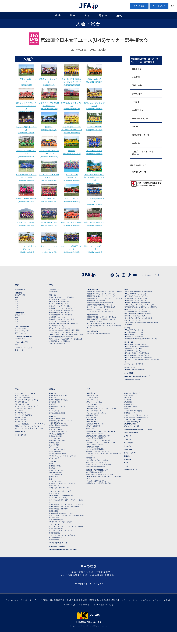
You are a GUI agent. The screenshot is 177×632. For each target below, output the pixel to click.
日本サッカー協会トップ (132, 393)
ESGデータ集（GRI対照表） (133, 411)
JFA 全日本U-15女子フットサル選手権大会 (138, 357)
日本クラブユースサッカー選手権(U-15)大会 (101, 323)
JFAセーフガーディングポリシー (59, 498)
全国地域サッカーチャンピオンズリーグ (62, 308)
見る (73, 15)
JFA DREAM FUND (130, 424)
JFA (88, 388)
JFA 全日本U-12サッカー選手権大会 (98, 333)
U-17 (16, 305)
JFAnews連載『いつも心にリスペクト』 (62, 513)
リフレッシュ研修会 (55, 429)
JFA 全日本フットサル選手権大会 (135, 344)
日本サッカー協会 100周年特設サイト (136, 417)
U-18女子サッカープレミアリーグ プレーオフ (139, 305)
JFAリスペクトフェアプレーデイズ (60, 522)
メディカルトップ (55, 461)
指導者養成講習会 (55, 427)
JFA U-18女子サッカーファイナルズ (136, 300)
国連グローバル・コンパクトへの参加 (98, 464)
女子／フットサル (20, 333)
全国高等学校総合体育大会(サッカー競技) (100, 302)
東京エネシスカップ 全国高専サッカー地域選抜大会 (65, 339)
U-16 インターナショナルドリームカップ (100, 311)
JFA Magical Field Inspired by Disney (26, 400)
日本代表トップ (20, 289)
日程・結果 (137, 85)
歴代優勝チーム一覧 (140, 134)
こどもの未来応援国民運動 (95, 449)
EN (172, 5)
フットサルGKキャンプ (93, 411)
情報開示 (127, 408)
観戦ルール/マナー (140, 118)
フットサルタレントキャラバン (96, 413)
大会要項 (136, 77)
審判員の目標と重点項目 (57, 413)
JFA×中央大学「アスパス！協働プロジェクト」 (101, 442)
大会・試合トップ (55, 289)
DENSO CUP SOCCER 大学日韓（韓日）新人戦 (64, 332)
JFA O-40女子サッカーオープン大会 (136, 296)
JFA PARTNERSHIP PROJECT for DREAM (63, 549)
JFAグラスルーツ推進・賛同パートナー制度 (29, 428)
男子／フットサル (20, 329)
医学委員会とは (54, 485)
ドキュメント (128, 446)
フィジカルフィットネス (57, 449)
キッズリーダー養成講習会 (23, 415)
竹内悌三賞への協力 (92, 447)
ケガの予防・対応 (55, 481)
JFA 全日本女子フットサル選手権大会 (137, 346)
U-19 (16, 301)
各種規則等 (127, 459)
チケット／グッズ (130, 453)
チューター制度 (54, 445)
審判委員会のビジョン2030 (57, 395)
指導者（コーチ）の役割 (57, 418)
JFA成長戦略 (128, 402)
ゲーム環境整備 (91, 417)
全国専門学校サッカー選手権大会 (59, 341)
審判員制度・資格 (55, 402)
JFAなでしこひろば (21, 402)
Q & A (126, 463)
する (87, 15)
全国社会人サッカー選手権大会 (59, 312)
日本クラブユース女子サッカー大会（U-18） (139, 318)
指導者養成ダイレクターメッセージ (60, 421)
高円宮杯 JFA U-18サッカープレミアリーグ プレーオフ (104, 298)
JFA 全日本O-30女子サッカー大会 (135, 294)
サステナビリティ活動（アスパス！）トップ (100, 431)
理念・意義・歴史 (55, 438)
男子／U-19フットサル (22, 331)
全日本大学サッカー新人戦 (57, 326)
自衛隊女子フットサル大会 (133, 348)
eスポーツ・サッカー (22, 344)
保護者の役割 (53, 511)
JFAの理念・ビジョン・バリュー (88, 583)
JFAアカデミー (91, 419)
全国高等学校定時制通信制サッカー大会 (99, 305)
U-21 (16, 299)
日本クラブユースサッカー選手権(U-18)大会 (101, 307)
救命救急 (52, 468)
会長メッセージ (129, 395)
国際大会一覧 (53, 291)
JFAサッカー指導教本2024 (57, 434)
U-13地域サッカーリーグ (95, 321)
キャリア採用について (102, 604)
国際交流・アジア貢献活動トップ (97, 470)
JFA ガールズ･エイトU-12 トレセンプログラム (101, 408)
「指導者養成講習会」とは (57, 423)
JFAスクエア (19, 410)
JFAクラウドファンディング (58, 543)
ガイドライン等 (54, 458)
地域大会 (136, 143)
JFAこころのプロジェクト (94, 444)
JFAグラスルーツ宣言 (22, 395)
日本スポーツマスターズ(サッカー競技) (61, 319)
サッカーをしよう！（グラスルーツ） (27, 393)
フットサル (127, 439)
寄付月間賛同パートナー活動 (95, 466)
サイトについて (12, 600)
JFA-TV (135, 126)
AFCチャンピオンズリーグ (57, 299)
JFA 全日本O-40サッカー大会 (134, 330)
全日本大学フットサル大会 (133, 351)
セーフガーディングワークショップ (60, 531)
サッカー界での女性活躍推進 (95, 438)
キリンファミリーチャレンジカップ (26, 406)
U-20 (16, 317)
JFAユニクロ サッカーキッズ (24, 397)
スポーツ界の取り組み (56, 520)
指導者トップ (53, 416)
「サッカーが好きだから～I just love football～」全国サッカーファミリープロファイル (30, 425)
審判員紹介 (52, 404)
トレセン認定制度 (92, 397)
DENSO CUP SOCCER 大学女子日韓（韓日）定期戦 (66, 334)
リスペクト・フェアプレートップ (59, 491)
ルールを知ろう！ (130, 373)
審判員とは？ (53, 397)
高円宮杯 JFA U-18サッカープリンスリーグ (101, 296)
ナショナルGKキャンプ (93, 404)
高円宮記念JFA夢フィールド (95, 424)
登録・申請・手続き (130, 406)
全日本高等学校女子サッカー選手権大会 (137, 311)
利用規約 (44, 600)
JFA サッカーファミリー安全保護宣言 (61, 495)
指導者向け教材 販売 (55, 436)
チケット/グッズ (159, 6)
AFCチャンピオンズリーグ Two (59, 304)
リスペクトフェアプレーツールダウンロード (63, 535)
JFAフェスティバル (21, 421)
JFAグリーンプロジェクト (94, 433)
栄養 (50, 479)
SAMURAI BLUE (20, 295)
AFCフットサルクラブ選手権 (134, 364)
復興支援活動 (90, 458)
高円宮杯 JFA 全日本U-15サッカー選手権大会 (101, 317)
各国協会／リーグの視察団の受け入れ (98, 483)
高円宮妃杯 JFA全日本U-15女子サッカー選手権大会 (141, 307)
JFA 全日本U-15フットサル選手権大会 (137, 355)
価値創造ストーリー (130, 413)
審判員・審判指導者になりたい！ (59, 400)
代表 (58, 15)
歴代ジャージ (19, 350)
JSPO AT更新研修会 (55, 472)
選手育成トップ (91, 393)
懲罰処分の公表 (54, 539)
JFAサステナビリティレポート (96, 462)
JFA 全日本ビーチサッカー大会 (134, 369)
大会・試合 (88, 23)
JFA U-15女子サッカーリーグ (134, 309)
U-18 (16, 303)
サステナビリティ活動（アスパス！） (136, 415)
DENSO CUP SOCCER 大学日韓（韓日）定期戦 (64, 330)
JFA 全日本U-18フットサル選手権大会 (137, 353)
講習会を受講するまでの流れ (58, 425)
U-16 (16, 307)
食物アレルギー (54, 477)
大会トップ (137, 68)
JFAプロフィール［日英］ (132, 426)
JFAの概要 (127, 397)
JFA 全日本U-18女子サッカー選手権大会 (137, 302)
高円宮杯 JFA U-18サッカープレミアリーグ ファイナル (104, 291)
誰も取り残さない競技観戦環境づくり (98, 436)
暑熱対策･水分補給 (55, 466)
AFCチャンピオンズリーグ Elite (59, 301)
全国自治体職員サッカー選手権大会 (60, 315)
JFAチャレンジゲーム (22, 404)
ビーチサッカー (20, 339)
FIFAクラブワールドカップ (57, 343)
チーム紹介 (137, 93)
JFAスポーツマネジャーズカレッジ (97, 451)
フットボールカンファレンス (58, 432)
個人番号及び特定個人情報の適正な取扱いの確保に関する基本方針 (93, 600)
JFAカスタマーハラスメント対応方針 (156, 600)
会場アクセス (138, 110)
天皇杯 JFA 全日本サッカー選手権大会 (61, 297)
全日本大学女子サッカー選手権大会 (136, 298)
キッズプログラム (20, 413)
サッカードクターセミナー (57, 470)
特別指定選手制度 (92, 415)
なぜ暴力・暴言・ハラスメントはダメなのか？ (64, 506)
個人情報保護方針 (57, 600)
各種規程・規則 (129, 404)
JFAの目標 (127, 400)
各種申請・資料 (54, 443)
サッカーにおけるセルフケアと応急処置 (62, 483)
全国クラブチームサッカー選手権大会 (61, 310)
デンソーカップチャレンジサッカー (60, 328)
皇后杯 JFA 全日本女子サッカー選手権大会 (138, 291)
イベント (136, 101)
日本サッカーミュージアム (133, 380)
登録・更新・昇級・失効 (57, 440)
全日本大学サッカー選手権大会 (59, 321)
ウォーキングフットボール (23, 408)
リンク (126, 466)
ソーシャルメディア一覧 (150, 275)
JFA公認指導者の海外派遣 (57, 454)
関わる (103, 15)
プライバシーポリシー (130, 600)
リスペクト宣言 (54, 493)
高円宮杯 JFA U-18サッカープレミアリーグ (101, 294)
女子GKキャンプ (91, 406)
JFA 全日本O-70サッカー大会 (134, 336)
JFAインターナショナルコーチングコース (62, 456)
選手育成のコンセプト (93, 395)
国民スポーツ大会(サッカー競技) (59, 306)
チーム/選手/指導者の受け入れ (96, 481)
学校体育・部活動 (20, 417)
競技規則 (52, 408)
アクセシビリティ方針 (29, 600)
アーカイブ (68, 604)
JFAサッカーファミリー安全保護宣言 (98, 440)
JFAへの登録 (139, 6)
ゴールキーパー (54, 447)
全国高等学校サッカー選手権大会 (97, 300)
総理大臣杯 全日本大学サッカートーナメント (63, 323)
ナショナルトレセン (92, 400)
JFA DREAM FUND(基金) (57, 546)
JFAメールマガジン (130, 469)
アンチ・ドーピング (55, 474)
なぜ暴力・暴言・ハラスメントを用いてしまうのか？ (66, 504)
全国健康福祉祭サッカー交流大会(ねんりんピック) (141, 339)
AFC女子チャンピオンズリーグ (134, 320)
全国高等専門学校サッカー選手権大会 (61, 337)
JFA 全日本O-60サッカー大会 (134, 334)
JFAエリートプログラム (94, 402)
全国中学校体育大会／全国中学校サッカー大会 (102, 319)
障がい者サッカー (20, 419)
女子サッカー (128, 436)
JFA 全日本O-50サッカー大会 (134, 332)
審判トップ (52, 393)
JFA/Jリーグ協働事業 (93, 426)
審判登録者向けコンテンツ (57, 406)
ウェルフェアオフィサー (57, 524)
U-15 (16, 309)
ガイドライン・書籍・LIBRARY (59, 488)
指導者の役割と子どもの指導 (58, 509)
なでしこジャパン (20, 315)
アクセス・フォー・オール (132, 419)
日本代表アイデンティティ (23, 348)
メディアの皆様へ (84, 604)
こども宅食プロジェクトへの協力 (97, 460)
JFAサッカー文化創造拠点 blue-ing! (136, 376)
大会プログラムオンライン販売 (143, 153)
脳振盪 (51, 463)
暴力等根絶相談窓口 (55, 537)
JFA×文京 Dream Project (132, 422)
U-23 (16, 297)
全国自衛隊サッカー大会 (57, 317)
